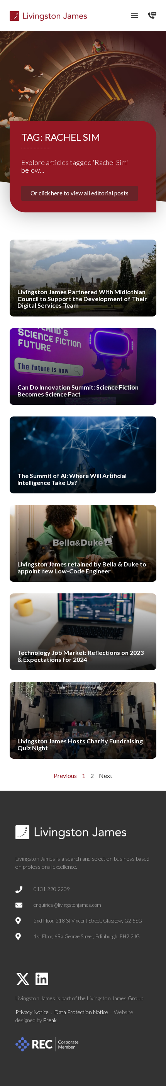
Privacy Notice (32, 1012)
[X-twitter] (22, 979)
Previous (65, 775)
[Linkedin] (41, 979)
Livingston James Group (115, 998)
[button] (134, 15)
